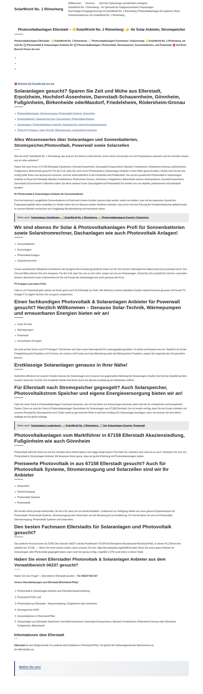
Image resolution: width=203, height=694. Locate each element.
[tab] (103, 58)
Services (90, 3)
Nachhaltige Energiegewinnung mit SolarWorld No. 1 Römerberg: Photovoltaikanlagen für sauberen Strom (124, 11)
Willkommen (74, 3)
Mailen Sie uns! (30, 667)
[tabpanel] (101, 80)
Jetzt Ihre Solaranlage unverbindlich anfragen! (123, 3)
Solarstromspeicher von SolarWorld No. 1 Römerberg (96, 15)
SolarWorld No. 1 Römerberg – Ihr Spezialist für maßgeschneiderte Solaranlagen (111, 7)
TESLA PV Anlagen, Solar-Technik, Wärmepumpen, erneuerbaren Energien (57, 130)
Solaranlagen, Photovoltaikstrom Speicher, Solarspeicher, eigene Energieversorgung (62, 124)
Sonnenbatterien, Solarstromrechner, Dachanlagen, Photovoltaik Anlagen (55, 119)
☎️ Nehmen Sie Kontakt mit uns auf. (34, 83)
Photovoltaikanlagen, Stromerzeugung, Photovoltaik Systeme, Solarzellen (56, 113)
